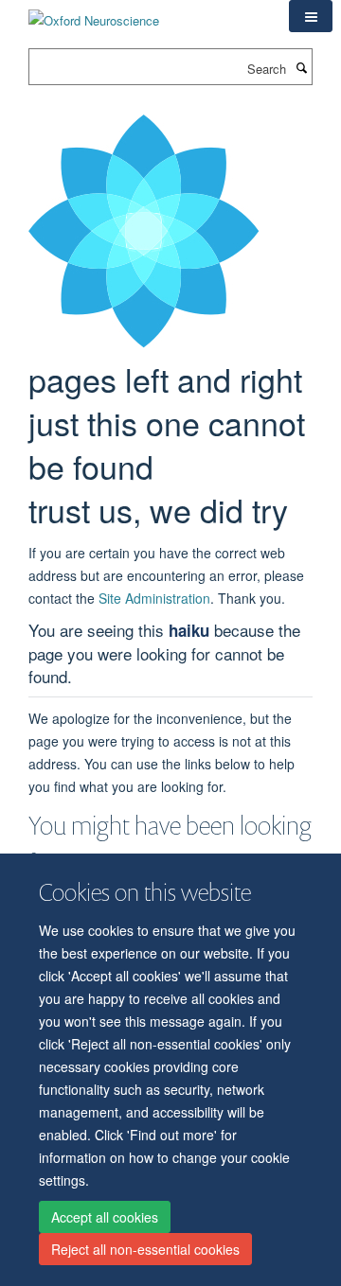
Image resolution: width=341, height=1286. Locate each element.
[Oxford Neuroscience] (93, 14)
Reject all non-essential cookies (145, 1249)
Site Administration (154, 598)
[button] (310, 16)
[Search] (301, 67)
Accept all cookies (104, 1216)
